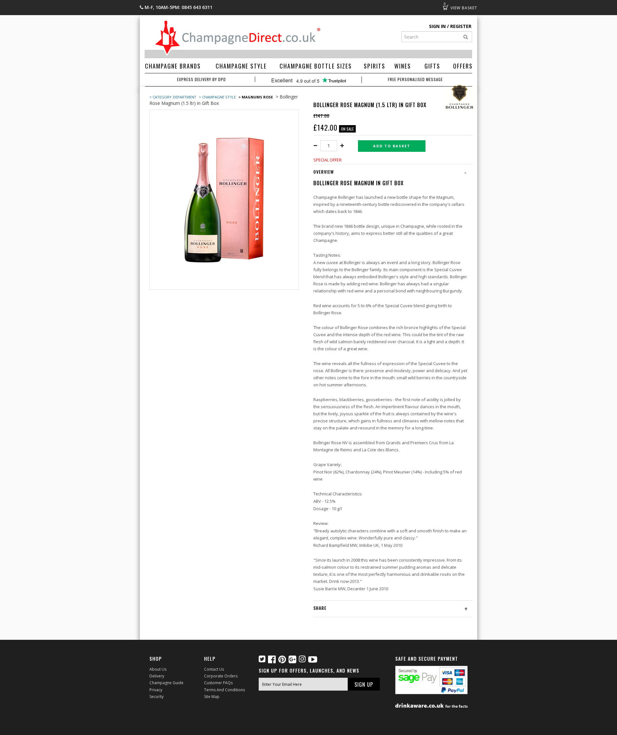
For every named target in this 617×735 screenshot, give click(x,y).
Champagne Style (241, 66)
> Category (160, 97)
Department (185, 97)
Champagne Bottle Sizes (316, 66)
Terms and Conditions (224, 690)
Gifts (432, 66)
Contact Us (214, 669)
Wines (402, 66)
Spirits (374, 66)
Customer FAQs (218, 682)
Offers (463, 66)
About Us (157, 669)
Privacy (155, 690)
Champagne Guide (166, 682)
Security (156, 696)
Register (460, 26)
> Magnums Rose (255, 97)
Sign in (437, 26)
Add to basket (391, 145)
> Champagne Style (217, 97)
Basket (445, 7)
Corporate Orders (220, 676)
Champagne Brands (173, 66)
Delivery (156, 676)
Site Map (211, 696)
